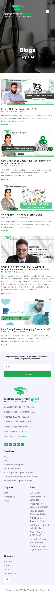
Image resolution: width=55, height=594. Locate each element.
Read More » (6, 125)
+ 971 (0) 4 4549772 (19, 431)
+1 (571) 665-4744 (18, 436)
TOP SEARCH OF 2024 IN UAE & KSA (22, 215)
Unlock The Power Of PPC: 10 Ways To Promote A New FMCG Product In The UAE (25, 268)
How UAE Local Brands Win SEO (19, 109)
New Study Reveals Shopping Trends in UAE (25, 329)
